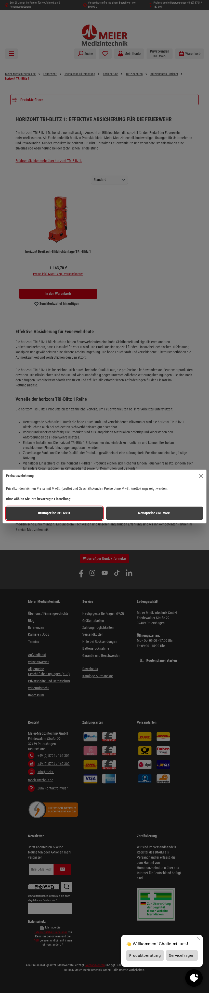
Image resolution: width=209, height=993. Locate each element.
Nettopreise (154, 513)
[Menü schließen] (201, 476)
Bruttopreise (54, 513)
